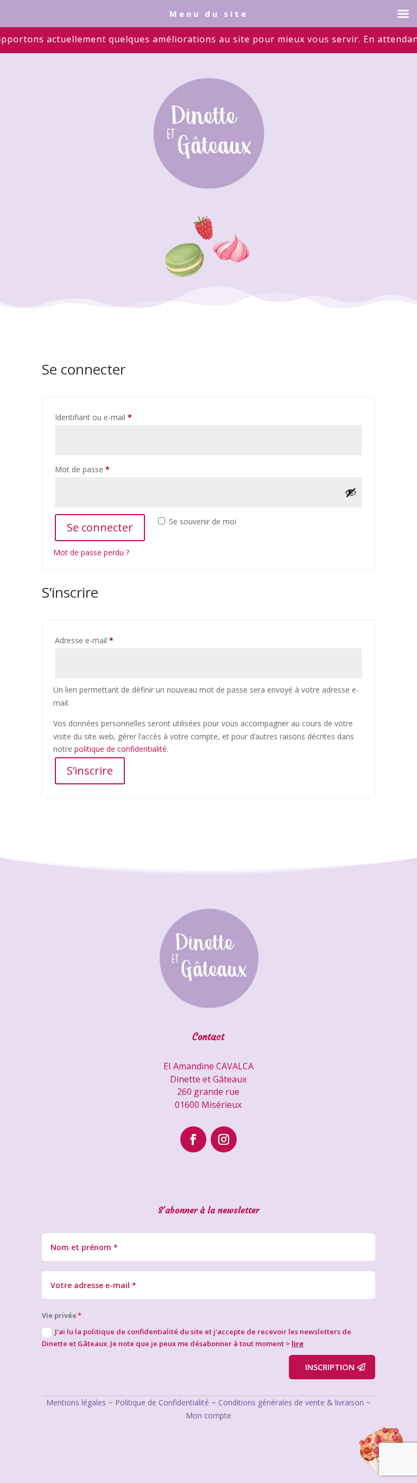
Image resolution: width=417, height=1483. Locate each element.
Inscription (330, 1366)
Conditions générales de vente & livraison (291, 1402)
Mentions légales (76, 1402)
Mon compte (208, 1415)
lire (298, 1343)
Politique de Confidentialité (162, 1402)
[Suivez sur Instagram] (224, 1139)
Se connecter (100, 527)
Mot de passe (101, 469)
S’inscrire (90, 770)
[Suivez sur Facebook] (193, 1139)
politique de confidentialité (120, 749)
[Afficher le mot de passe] (351, 492)
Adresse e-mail (103, 640)
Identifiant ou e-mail (112, 416)
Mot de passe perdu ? (91, 552)
